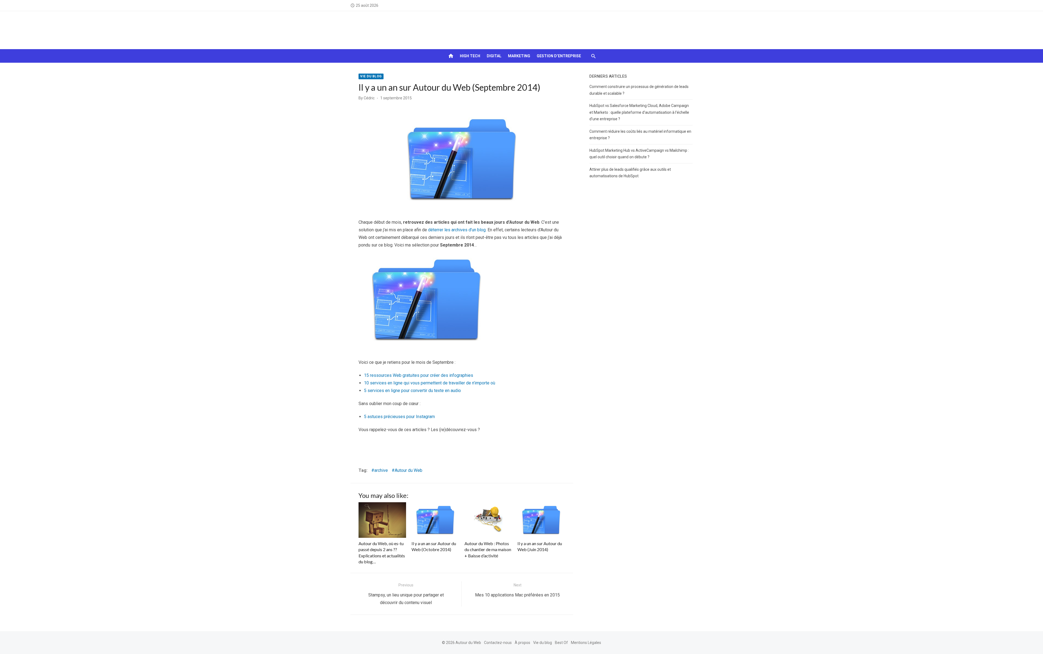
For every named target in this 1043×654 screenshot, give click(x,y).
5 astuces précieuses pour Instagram (399, 416)
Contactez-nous (498, 642)
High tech (470, 56)
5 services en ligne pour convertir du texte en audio (412, 390)
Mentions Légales (586, 642)
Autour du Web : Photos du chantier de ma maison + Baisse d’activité (487, 549)
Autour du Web (408, 470)
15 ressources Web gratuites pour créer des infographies (418, 375)
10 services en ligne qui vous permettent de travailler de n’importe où (429, 383)
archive (381, 470)
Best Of (561, 642)
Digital (494, 56)
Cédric (369, 98)
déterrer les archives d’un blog (457, 229)
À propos (522, 642)
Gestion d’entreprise (559, 56)
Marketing (519, 56)
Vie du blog (371, 76)
